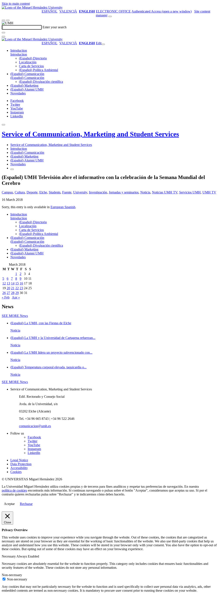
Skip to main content (16, 3)
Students (54, 192)
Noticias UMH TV (164, 192)
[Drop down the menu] (7, 20)
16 (21, 283)
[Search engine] (110, 16)
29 (17, 293)
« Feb (5, 297)
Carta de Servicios (31, 66)
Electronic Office (113, 11)
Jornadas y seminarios (124, 192)
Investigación (98, 192)
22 (17, 288)
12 (4, 283)
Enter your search (54, 27)
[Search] (3, 32)
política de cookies (14, 490)
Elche (43, 192)
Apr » (16, 297)
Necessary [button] (9, 556)
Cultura (20, 192)
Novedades (18, 93)
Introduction (18, 50)
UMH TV (209, 192)
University (80, 192)
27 (8, 293)
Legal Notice (19, 460)
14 (12, 283)
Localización (27, 62)
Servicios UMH (190, 192)
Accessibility (19, 468)
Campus (7, 192)
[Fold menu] (103, 44)
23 (21, 288)
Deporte (32, 192)
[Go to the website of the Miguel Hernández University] (32, 7)
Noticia (145, 192)
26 (4, 293)
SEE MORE (15, 316)
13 (8, 283)
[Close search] (3, 36)
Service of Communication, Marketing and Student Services (90, 134)
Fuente (66, 192)
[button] (18, 54)
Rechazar (26, 504)
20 (8, 288)
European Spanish (63, 207)
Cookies (16, 472)
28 (12, 293)
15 (17, 283)
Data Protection (21, 464)
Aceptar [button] (9, 504)
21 (12, 288)
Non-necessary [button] (12, 575)
